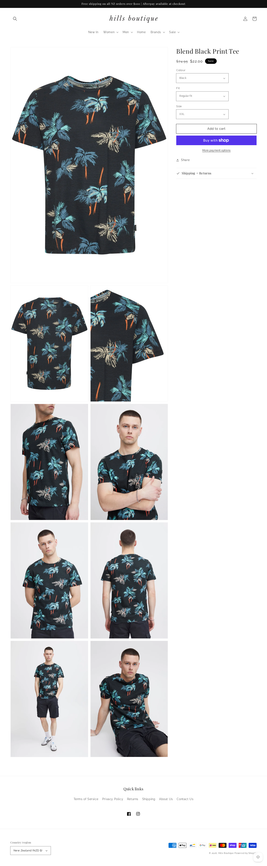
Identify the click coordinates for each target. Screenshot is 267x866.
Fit (178, 88)
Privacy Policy (112, 799)
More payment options (216, 150)
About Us (166, 799)
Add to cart (216, 129)
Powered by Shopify (245, 853)
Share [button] (185, 160)
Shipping (148, 799)
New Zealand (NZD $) (28, 850)
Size (179, 106)
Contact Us (185, 799)
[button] (15, 18)
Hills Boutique (226, 853)
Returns (132, 799)
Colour (180, 70)
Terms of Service (86, 799)
